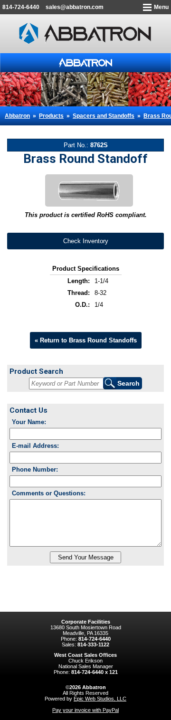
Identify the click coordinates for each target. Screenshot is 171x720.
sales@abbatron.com (75, 7)
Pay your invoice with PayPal (85, 710)
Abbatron (17, 116)
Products (51, 116)
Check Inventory (85, 241)
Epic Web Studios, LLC (100, 698)
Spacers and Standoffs (103, 116)
